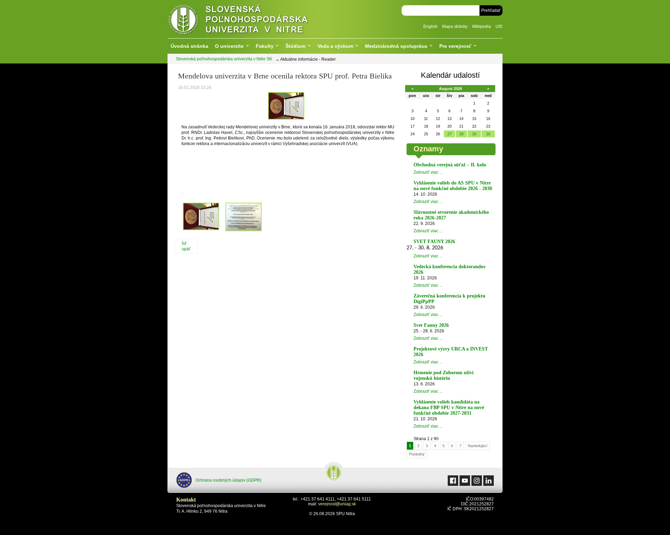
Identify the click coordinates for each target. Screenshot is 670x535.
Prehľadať (491, 10)
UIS (499, 26)
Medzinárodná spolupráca (396, 46)
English (430, 26)
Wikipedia (481, 26)
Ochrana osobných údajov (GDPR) (228, 480)
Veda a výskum (335, 46)
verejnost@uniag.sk (337, 504)
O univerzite (229, 46)
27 (449, 134)
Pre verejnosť (455, 46)
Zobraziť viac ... (428, 172)
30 (488, 134)
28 (461, 134)
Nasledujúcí (477, 446)
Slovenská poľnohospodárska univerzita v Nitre (253, 19)
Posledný (417, 454)
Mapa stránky (455, 26)
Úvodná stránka (189, 46)
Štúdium (295, 46)
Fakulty (265, 46)
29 (474, 134)
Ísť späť (186, 246)
